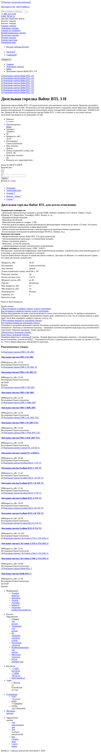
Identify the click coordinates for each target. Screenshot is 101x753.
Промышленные (8, 42)
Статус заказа (15, 745)
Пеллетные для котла (17, 644)
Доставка (16, 603)
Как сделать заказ (15, 739)
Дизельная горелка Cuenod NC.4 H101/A (20, 453)
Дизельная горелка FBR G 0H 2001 (17, 392)
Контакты (16, 598)
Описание (10, 188)
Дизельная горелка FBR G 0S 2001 (17, 357)
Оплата (15, 600)
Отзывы (10, 193)
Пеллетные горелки (10, 35)
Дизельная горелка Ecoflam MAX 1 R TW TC (22, 483)
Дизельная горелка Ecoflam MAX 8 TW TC (21, 528)
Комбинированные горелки (13, 33)
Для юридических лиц (18, 724)
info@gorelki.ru (22, 7)
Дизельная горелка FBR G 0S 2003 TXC (20, 423)
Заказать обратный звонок (13, 19)
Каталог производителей (17, 47)
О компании (11, 694)
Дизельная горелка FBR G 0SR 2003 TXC (20, 438)
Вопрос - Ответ (14, 196)
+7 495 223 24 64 (8, 14)
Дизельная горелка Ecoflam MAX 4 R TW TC (22, 513)
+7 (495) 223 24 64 (16, 669)
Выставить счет (8, 7)
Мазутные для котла (16, 655)
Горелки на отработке (11, 30)
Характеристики (13, 190)
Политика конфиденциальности (21, 608)
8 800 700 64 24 (8, 16)
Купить (5, 178)
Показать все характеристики (19, 160)
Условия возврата (15, 594)
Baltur (8, 69)
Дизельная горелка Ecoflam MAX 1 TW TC (21, 468)
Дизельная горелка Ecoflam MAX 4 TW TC (21, 498)
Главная (9, 64)
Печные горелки (8, 37)
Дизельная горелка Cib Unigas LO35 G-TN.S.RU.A (25, 543)
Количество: (6, 167)
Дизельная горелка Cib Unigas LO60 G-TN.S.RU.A (25, 558)
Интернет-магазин (11, 712)
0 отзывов (10, 121)
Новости (15, 605)
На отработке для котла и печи (16, 636)
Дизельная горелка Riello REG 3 (16, 573)
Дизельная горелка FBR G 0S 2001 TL (19, 372)
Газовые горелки (8, 26)
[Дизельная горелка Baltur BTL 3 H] (17, 76)
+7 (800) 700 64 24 (16, 674)
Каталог (8, 23)
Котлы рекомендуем (17, 660)
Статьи (10, 199)
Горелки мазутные (9, 40)
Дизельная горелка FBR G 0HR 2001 (18, 408)
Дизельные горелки (10, 28)
